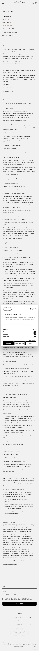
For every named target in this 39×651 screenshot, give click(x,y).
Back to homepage (8, 11)
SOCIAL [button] (19, 624)
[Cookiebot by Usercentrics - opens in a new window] (27, 309)
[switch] (34, 332)
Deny (30, 343)
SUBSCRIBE (19, 603)
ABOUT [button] (19, 613)
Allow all (8, 343)
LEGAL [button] (19, 620)
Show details (32, 340)
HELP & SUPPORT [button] (19, 617)
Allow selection (19, 343)
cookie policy (29, 324)
